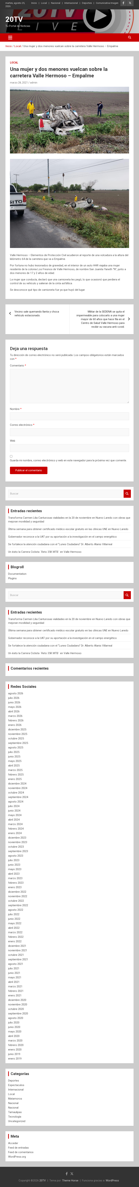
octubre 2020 (16, 1009)
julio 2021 (13, 968)
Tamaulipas (15, 1112)
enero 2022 (15, 941)
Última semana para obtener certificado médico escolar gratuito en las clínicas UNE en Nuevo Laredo (68, 529)
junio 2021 (14, 973)
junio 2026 (14, 702)
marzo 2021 (15, 986)
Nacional (55, 3)
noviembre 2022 (17, 896)
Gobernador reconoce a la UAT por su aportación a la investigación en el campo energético (62, 536)
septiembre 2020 (18, 1013)
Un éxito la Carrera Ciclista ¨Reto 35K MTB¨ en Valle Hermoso (44, 551)
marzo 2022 (15, 932)
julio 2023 (13, 860)
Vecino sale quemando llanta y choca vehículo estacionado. (36, 313)
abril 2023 (14, 873)
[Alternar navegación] (10, 37)
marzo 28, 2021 (19, 82)
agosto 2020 (15, 1018)
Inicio (34, 3)
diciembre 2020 (17, 1000)
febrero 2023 (16, 882)
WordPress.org (17, 1156)
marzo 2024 (15, 824)
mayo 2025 (14, 761)
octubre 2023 (16, 846)
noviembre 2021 (17, 950)
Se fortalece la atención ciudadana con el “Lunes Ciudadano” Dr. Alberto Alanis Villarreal (60, 544)
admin (33, 82)
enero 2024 (15, 833)
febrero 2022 (16, 936)
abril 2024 (14, 819)
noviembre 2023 (17, 842)
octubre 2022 (16, 900)
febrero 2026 (16, 720)
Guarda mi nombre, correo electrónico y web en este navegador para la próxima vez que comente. (68, 460)
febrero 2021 (16, 991)
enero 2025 (15, 779)
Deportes (87, 3)
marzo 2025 (15, 770)
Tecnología (14, 1116)
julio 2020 (13, 1022)
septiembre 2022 (18, 905)
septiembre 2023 (18, 851)
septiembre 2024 (18, 797)
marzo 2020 (15, 1040)
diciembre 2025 (17, 729)
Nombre (16, 409)
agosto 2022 (15, 909)
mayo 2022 (14, 923)
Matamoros (15, 1098)
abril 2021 (14, 982)
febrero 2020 (16, 1045)
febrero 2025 (16, 774)
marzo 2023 (15, 878)
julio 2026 (13, 698)
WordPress (112, 1180)
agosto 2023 (15, 855)
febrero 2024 (16, 828)
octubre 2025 (16, 738)
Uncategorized (16, 1121)
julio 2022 (13, 914)
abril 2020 (14, 1036)
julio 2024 (13, 806)
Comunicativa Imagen (107, 3)
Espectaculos (16, 1085)
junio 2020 (14, 1027)
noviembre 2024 (17, 788)
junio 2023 (14, 864)
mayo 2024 (14, 815)
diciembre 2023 (17, 837)
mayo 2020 (14, 1031)
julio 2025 (13, 752)
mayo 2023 (14, 869)
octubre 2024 (16, 792)
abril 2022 (14, 927)
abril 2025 (14, 765)
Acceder (13, 1143)
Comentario (18, 365)
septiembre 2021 (18, 959)
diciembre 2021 (17, 946)
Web (12, 440)
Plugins (12, 578)
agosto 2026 (15, 693)
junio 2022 (14, 918)
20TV (14, 19)
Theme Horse (70, 1180)
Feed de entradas (18, 1147)
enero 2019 (15, 1058)
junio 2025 (14, 756)
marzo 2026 (15, 716)
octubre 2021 (16, 955)
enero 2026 (15, 725)
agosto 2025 (15, 747)
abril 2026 (14, 711)
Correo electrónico (22, 425)
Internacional (71, 3)
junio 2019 (14, 1054)
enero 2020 (15, 1049)
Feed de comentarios (20, 1152)
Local (44, 3)
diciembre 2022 (17, 891)
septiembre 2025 (18, 743)
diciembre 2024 (17, 783)
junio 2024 (14, 810)
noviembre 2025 (17, 734)
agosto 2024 (15, 801)
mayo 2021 (14, 977)
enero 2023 (15, 887)
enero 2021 (15, 995)
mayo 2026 (14, 707)
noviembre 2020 (17, 1004)
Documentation (17, 573)
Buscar (127, 494)
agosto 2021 (15, 964)
